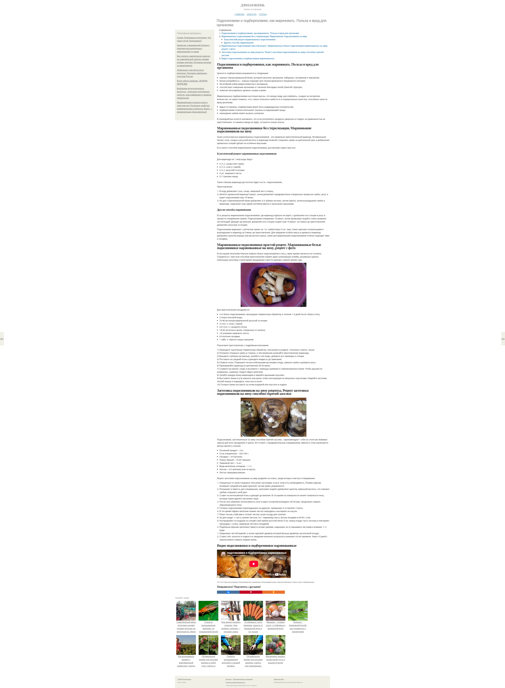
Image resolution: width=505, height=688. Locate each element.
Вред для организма (231, 582)
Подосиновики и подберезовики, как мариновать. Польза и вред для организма (260, 33)
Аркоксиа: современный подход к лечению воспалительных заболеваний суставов (193, 48)
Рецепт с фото (297, 582)
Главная (239, 14)
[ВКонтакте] (228, 592)
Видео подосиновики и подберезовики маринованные (247, 58)
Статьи (263, 14)
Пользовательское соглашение (243, 679)
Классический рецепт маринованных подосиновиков (250, 39)
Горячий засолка (308, 582)
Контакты (229, 679)
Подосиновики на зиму (269, 582)
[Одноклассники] (273, 592)
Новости (251, 14)
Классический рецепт (284, 582)
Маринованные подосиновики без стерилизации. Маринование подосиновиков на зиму (264, 36)
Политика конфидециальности (235, 682)
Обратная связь (279, 679)
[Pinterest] (251, 592)
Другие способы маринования (239, 42)
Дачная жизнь (252, 5)
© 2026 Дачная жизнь (184, 679)
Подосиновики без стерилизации (250, 582)
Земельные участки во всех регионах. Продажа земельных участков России (192, 73)
